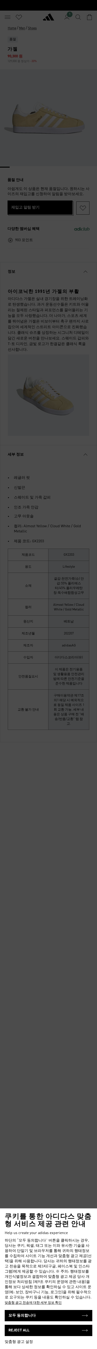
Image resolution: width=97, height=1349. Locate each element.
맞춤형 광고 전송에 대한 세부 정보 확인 (33, 1302)
